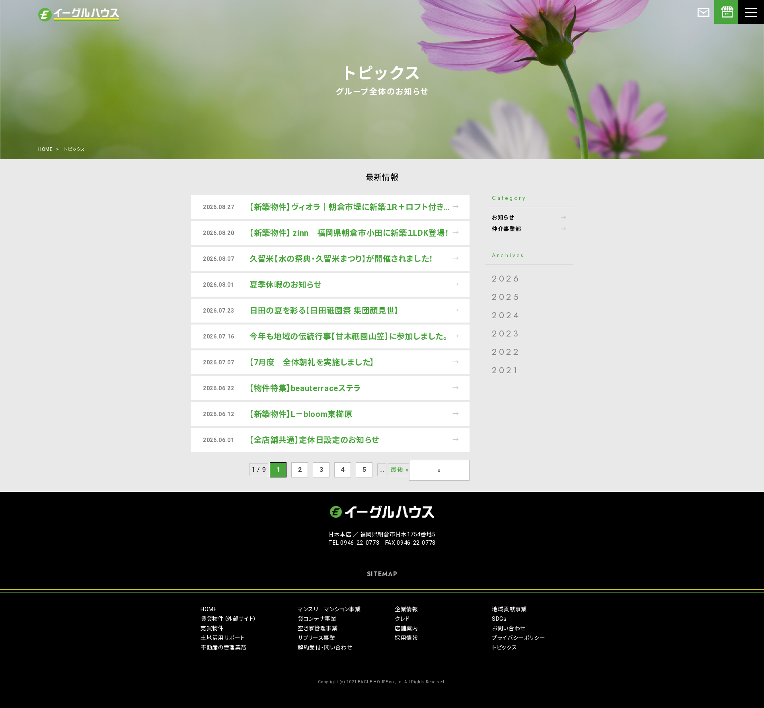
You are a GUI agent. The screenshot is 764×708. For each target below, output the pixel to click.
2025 (506, 296)
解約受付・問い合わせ (325, 647)
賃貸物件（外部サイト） (229, 619)
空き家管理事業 (317, 628)
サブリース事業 (316, 638)
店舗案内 (406, 628)
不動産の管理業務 (224, 647)
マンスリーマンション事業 (329, 609)
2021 (505, 370)
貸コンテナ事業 (317, 619)
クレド (402, 619)
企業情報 (406, 609)
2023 (506, 333)
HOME (45, 149)
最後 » (399, 469)
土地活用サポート (223, 638)
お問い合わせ (509, 628)
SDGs (499, 619)
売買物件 (212, 628)
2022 (506, 351)
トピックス (504, 647)
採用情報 (406, 638)
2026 (506, 278)
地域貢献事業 (509, 609)
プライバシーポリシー (518, 638)
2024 (506, 315)
